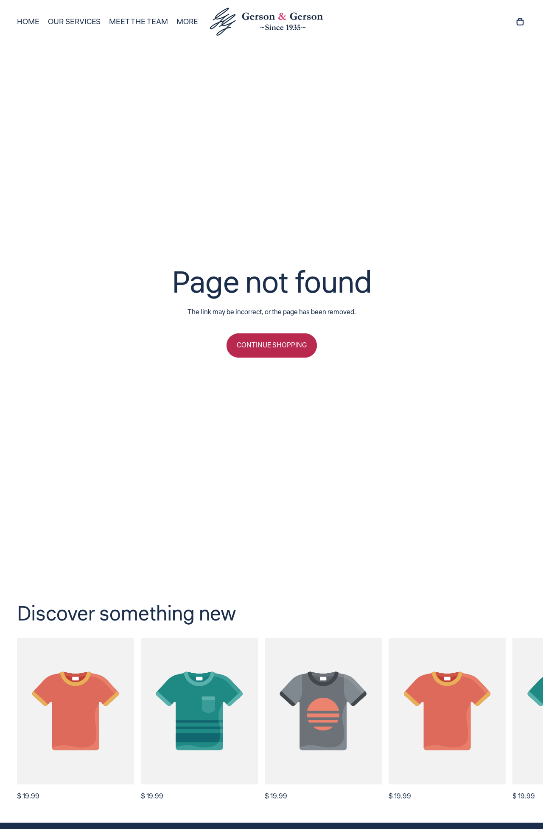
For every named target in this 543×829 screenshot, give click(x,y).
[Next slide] (516, 720)
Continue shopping (272, 345)
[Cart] (520, 21)
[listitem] (187, 22)
